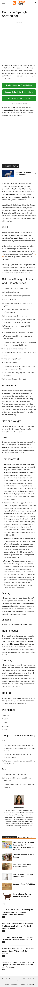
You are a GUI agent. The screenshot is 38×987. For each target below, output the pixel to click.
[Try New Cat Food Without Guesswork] (7, 857)
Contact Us (31, 979)
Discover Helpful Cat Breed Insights (19, 92)
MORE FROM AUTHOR (25, 837)
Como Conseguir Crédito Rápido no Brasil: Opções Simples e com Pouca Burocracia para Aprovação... (18, 964)
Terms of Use (13, 979)
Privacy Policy (22, 979)
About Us (4, 979)
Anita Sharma (19, 808)
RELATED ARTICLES (9, 837)
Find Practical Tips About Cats (19, 99)
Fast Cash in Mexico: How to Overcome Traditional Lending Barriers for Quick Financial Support (17, 925)
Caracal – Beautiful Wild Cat (24, 884)
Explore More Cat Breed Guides (19, 85)
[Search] (35, 3)
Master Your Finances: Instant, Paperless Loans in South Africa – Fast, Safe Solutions (18, 950)
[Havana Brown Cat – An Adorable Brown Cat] (7, 896)
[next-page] (6, 904)
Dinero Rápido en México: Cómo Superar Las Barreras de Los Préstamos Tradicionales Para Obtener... (17, 912)
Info (4, 917)
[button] (3, 3)
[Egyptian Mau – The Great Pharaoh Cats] (7, 876)
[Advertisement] (19, 42)
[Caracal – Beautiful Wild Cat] (7, 886)
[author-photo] (19, 805)
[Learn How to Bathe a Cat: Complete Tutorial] (7, 866)
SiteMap (19, 981)
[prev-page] (3, 904)
